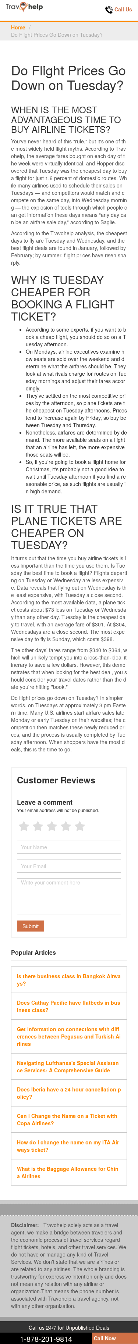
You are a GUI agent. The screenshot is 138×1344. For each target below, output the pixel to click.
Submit (30, 926)
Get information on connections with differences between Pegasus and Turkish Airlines (69, 1036)
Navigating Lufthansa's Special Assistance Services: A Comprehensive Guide (68, 1066)
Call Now (105, 1338)
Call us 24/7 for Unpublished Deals (69, 1327)
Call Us (123, 9)
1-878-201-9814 (46, 1338)
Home (18, 27)
